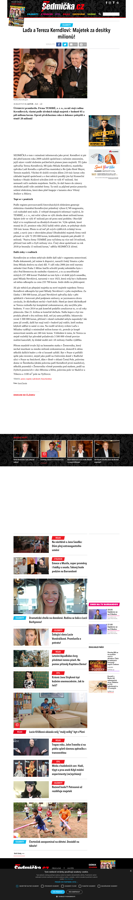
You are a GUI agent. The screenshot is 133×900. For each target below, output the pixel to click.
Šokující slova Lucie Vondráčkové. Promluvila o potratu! (66, 638)
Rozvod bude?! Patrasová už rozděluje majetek (67, 789)
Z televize (47, 14)
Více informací (69, 879)
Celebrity (33, 14)
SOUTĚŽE (70, 868)
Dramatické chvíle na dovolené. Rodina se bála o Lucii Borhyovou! (58, 620)
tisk (84, 44)
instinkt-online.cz (111, 669)
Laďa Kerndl (36, 379)
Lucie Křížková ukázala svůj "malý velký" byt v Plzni (57, 732)
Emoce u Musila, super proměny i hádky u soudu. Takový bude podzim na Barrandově (69, 567)
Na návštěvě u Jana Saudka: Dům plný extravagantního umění (67, 546)
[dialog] (66, 884)
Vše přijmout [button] (57, 892)
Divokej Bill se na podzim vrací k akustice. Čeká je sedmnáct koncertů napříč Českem (113, 658)
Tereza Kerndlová (46, 379)
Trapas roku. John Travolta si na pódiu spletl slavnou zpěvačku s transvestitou (69, 748)
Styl (57, 14)
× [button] (130, 871)
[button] (66, 882)
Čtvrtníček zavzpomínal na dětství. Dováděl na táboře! (54, 844)
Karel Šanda (22, 383)
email (75, 44)
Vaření (91, 14)
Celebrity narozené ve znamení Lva (51, 460)
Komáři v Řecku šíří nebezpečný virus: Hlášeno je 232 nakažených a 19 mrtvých (113, 682)
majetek (28, 379)
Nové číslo (16, 3)
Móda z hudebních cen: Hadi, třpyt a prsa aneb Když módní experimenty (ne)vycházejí (68, 770)
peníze (23, 379)
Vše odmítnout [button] (74, 892)
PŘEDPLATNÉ (56, 868)
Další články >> (19, 853)
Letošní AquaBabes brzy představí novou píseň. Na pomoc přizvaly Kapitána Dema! (69, 660)
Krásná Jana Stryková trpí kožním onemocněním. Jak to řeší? (68, 681)
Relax (66, 14)
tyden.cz (111, 691)
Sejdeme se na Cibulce (112, 612)
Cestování (79, 14)
